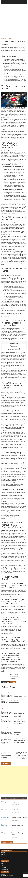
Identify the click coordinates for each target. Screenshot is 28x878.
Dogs (2, 865)
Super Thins (14, 810)
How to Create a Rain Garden (19, 817)
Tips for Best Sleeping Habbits (17, 833)
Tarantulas (3, 867)
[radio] (10, 676)
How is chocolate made (17, 825)
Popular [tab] (5, 798)
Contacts (3, 874)
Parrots (10, 38)
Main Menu (6, 2)
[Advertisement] (14, 22)
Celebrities (3, 854)
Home (2, 38)
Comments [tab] (14, 798)
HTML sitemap (4, 869)
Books (2, 857)
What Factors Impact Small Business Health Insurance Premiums (7, 754)
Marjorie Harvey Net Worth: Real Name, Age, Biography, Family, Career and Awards (21, 755)
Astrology (3, 852)
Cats (2, 863)
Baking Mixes (14, 802)
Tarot (2, 859)
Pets (6, 38)
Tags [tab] (22, 798)
